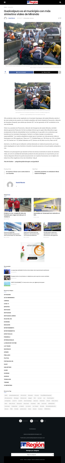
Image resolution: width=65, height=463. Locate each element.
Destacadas (10, 7)
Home (5, 7)
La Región (21, 406)
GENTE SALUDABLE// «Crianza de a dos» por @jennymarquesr (27, 282)
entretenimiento (9, 328)
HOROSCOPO (51, 403)
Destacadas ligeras (10, 316)
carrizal (39, 398)
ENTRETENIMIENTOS (9, 331)
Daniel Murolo (12, 18)
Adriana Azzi (23, 398)
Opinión (6, 352)
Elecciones (26, 403)
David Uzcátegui (28, 400)
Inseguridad (14, 406)
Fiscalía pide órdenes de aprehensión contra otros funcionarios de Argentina (51, 234)
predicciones (23, 409)
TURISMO (6, 382)
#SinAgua (16, 398)
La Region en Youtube (10, 343)
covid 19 (14, 400)
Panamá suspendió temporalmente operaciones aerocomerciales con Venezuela (12, 234)
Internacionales (9, 340)
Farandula (7, 337)
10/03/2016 (14, 272)
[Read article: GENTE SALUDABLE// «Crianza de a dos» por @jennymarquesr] (7, 284)
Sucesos (32, 18)
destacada (7, 310)
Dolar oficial (55, 400)
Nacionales (7, 349)
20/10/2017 (19, 18)
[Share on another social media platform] (59, 72)
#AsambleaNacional (14, 395)
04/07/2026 (7, 219)
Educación (7, 325)
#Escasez (30, 395)
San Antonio (7, 367)
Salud (5, 364)
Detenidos (42, 400)
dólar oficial (12, 403)
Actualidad (7, 294)
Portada (16, 409)
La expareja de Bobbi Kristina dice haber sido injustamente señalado (30, 270)
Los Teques (7, 346)
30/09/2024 (46, 237)
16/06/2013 (14, 284)
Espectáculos (8, 334)
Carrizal (6, 301)
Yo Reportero (8, 385)
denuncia (36, 400)
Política (6, 358)
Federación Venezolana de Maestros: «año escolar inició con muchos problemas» (31, 234)
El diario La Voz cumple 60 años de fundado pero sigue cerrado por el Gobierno (15, 215)
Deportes (7, 307)
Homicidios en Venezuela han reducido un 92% (47, 214)
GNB (39, 403)
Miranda (42, 406)
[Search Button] (60, 2)
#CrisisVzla (23, 395)
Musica (6, 409)
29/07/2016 (14, 278)
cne (44, 398)
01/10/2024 (7, 237)
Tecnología (7, 379)
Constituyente (50, 398)
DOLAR (48, 400)
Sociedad (6, 373)
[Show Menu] (4, 2)
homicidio (44, 403)
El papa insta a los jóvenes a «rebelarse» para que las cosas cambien (30, 276)
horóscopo (7, 406)
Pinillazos (7, 355)
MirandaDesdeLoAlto (51, 406)
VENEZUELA (47, 409)
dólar (6, 403)
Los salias (28, 406)
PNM (11, 409)
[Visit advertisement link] (32, 252)
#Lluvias (37, 395)
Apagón (30, 398)
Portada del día (8, 361)
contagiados (7, 400)
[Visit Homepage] (32, 2)
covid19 (20, 400)
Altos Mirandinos (9, 297)
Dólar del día (8, 319)
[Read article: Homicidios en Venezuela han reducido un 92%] (47, 205)
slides (6, 370)
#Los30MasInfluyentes (46, 395)
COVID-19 (6, 304)
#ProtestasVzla (8, 398)
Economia (7, 322)
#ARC (6, 395)
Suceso (34, 409)
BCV (35, 398)
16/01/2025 (36, 217)
